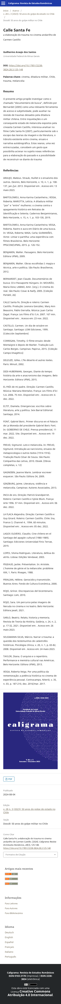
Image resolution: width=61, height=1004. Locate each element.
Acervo (16, 10)
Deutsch (9, 932)
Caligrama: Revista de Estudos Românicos (30, 3)
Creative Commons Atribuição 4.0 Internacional (30, 993)
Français (9, 946)
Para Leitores (11, 903)
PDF (10, 779)
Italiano (9, 951)
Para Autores (11, 908)
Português (10, 956)
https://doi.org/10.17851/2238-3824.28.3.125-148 (27, 848)
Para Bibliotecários (14, 913)
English (9, 937)
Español (9, 942)
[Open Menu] (3, 3)
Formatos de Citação (16, 854)
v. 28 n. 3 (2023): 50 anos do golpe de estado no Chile (28, 13)
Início (5, 10)
